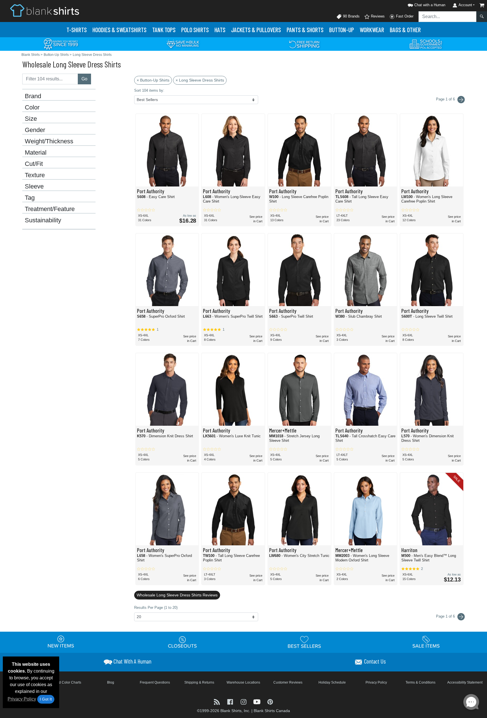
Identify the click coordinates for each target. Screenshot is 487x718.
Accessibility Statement (464, 682)
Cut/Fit (34, 164)
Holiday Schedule (332, 682)
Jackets (256, 29)
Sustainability (43, 220)
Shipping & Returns (199, 682)
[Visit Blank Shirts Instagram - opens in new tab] (244, 701)
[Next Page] (461, 99)
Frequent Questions (155, 682)
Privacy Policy (22, 699)
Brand (33, 96)
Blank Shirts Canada (272, 710)
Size (31, 119)
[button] (425, 4)
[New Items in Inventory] (61, 642)
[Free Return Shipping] (304, 43)
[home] (44, 10)
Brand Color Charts (66, 682)
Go (84, 78)
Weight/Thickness (49, 141)
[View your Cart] (482, 5)
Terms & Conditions (420, 682)
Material (36, 153)
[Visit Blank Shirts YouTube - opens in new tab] (257, 701)
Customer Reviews (287, 682)
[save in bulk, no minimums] (183, 43)
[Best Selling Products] (304, 642)
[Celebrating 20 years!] (61, 43)
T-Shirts (77, 29)
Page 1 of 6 (446, 616)
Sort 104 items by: (149, 90)
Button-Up (341, 29)
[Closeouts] (182, 642)
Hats (219, 29)
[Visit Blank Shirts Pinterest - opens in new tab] (270, 701)
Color (32, 107)
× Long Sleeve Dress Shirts (200, 80)
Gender (35, 130)
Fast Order (404, 16)
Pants (305, 29)
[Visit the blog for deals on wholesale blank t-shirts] (217, 701)
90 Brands (351, 16)
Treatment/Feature (50, 209)
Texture (35, 175)
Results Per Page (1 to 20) (156, 607)
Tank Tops (164, 29)
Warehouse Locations (243, 682)
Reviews (377, 16)
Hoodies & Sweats (119, 29)
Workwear (372, 29)
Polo (195, 29)
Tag (30, 198)
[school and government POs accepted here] (426, 44)
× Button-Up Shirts (153, 80)
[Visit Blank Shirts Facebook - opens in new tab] (230, 701)
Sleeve (34, 186)
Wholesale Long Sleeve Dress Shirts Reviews (177, 595)
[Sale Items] (426, 642)
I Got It (46, 699)
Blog (110, 682)
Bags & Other (405, 29)
